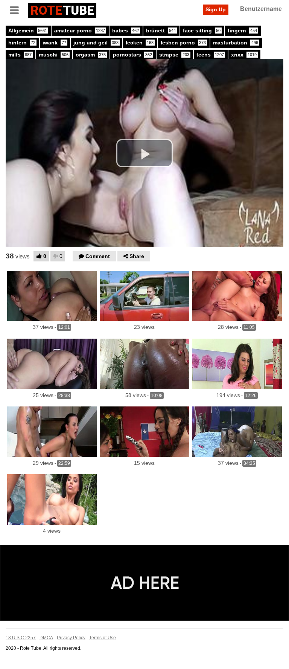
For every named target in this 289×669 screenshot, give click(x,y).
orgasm (91, 55)
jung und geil (96, 43)
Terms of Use (102, 637)
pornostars (132, 55)
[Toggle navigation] (17, 9)
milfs (20, 55)
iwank (54, 43)
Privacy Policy (71, 637)
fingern (242, 30)
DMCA (46, 637)
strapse (174, 55)
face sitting (202, 30)
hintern (21, 43)
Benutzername (261, 9)
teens (210, 55)
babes (125, 30)
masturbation (235, 43)
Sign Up (215, 9)
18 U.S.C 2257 (21, 637)
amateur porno (79, 30)
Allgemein (27, 30)
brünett (161, 30)
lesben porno (183, 43)
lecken (140, 43)
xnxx (244, 55)
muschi (53, 55)
